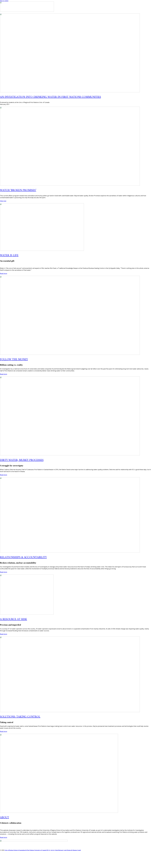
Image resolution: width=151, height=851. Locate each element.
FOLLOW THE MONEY (14, 359)
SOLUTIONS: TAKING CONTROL (20, 716)
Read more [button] (3, 273)
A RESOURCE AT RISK (13, 619)
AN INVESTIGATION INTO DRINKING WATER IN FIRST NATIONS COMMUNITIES (50, 97)
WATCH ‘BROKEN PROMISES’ (18, 190)
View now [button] (3, 201)
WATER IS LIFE (9, 255)
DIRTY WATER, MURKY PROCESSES (22, 460)
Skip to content (4, 0)
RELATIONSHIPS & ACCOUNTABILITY (23, 557)
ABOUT (4, 817)
